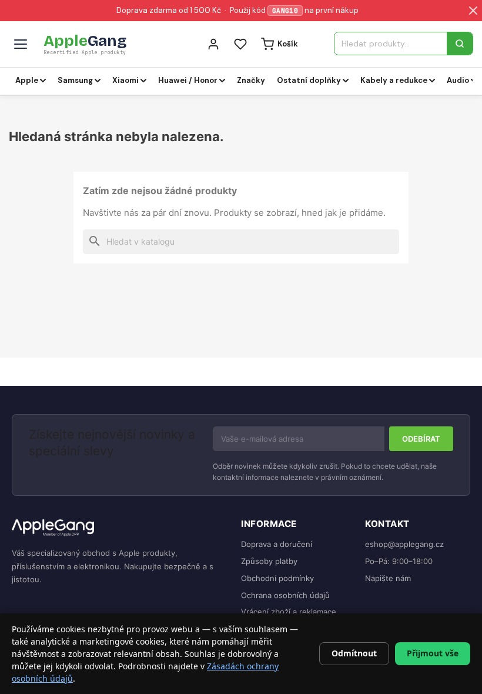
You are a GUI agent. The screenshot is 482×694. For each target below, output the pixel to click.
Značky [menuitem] (251, 80)
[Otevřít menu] (20, 44)
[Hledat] (460, 43)
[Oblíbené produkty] (240, 44)
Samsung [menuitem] (75, 80)
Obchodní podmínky (277, 578)
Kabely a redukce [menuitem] (393, 80)
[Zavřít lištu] (473, 10)
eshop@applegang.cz (404, 544)
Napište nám (388, 578)
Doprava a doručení (276, 544)
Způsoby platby (269, 561)
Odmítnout (354, 653)
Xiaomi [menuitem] (125, 80)
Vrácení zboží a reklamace (288, 611)
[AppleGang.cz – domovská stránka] (117, 528)
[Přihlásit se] (213, 44)
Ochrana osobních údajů (285, 595)
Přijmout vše (432, 653)
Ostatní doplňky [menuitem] (309, 80)
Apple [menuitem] (26, 80)
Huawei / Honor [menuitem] (187, 80)
